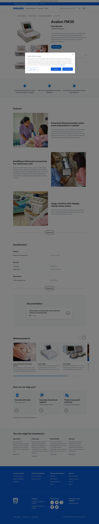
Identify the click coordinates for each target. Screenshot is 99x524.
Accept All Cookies (67, 69)
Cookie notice (62, 64)
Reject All (56, 69)
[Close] (73, 54)
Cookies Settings (32, 69)
